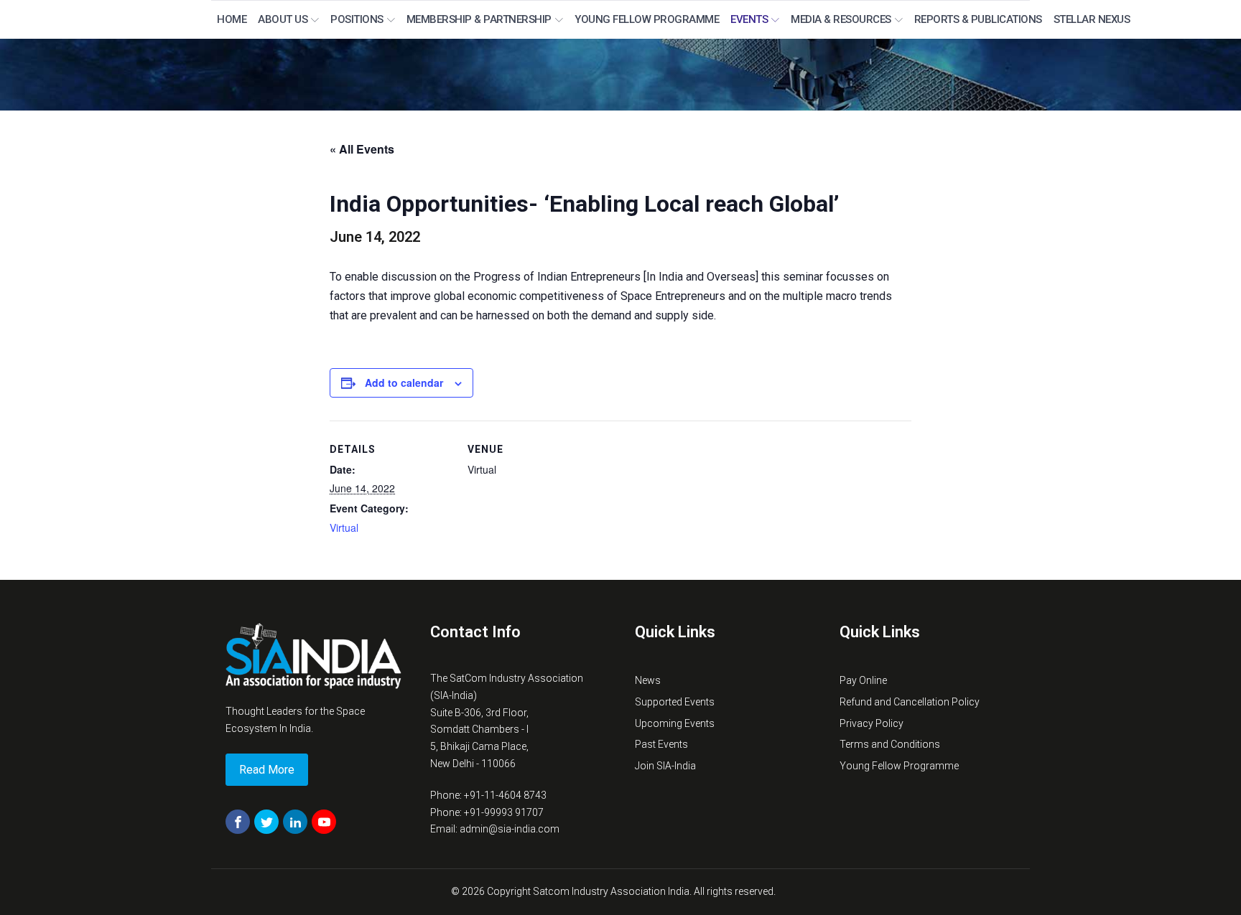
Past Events (661, 744)
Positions (357, 19)
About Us (282, 19)
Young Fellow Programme (647, 19)
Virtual (344, 527)
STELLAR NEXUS (1092, 19)
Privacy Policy (871, 723)
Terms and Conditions (890, 744)
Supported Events (675, 702)
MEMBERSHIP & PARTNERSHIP (479, 19)
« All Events (362, 149)
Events (749, 19)
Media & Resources (841, 19)
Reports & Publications (978, 19)
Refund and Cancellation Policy (910, 702)
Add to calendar (404, 382)
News (648, 680)
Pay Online (863, 680)
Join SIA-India (665, 765)
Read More (266, 769)
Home (231, 19)
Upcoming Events (675, 723)
